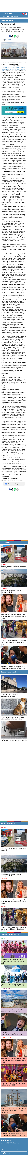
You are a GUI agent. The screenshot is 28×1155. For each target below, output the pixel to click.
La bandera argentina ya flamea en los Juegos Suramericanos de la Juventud (12, 985)
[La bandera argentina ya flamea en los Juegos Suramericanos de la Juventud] (14, 974)
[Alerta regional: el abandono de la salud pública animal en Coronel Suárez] (14, 707)
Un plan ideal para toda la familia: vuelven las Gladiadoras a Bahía (14, 1084)
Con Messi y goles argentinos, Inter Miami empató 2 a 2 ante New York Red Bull (13, 961)
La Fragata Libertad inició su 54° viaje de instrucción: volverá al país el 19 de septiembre (13, 1110)
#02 (2, 570)
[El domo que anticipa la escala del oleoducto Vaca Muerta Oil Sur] (14, 999)
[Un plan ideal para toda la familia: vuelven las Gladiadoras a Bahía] (14, 1073)
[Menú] (2, 14)
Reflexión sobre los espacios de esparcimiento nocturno (10, 695)
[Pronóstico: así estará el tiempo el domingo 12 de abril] (14, 578)
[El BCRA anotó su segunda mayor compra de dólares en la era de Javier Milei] (14, 1022)
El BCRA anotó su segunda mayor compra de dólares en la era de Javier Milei (14, 1033)
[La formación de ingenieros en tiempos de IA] (14, 730)
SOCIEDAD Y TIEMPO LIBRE (8, 1088)
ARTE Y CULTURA (6, 1037)
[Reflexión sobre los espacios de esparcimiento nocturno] (14, 684)
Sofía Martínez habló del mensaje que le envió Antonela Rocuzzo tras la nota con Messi (13, 616)
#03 (2, 595)
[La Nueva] (8, 14)
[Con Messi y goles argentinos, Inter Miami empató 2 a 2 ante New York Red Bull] (14, 949)
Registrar (20, 112)
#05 (2, 647)
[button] (10, 36)
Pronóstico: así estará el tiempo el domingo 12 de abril (11, 591)
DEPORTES (4, 938)
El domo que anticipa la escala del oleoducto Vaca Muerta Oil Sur (11, 1011)
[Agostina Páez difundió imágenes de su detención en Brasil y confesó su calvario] (14, 655)
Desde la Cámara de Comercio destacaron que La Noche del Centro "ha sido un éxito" (13, 642)
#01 (2, 546)
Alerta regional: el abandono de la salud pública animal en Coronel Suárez (13, 718)
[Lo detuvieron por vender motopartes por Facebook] (14, 554)
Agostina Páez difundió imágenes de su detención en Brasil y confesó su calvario (13, 667)
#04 (2, 621)
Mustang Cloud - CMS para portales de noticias (15, 1153)
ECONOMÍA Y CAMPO (6, 989)
